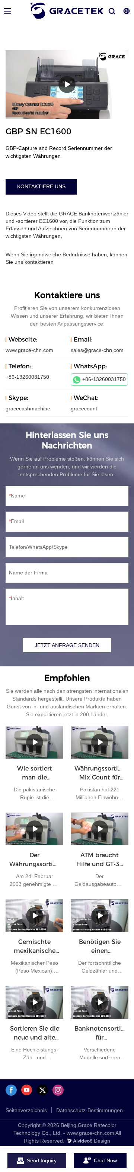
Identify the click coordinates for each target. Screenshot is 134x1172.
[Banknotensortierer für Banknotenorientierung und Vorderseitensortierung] (99, 1002)
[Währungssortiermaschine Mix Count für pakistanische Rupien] (99, 742)
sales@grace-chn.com (97, 350)
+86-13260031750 (104, 379)
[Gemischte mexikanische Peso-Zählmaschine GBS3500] (34, 915)
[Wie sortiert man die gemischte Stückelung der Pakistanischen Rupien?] (34, 742)
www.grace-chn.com (29, 350)
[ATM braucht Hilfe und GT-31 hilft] (99, 829)
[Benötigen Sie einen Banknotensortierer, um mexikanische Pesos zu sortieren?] (99, 915)
